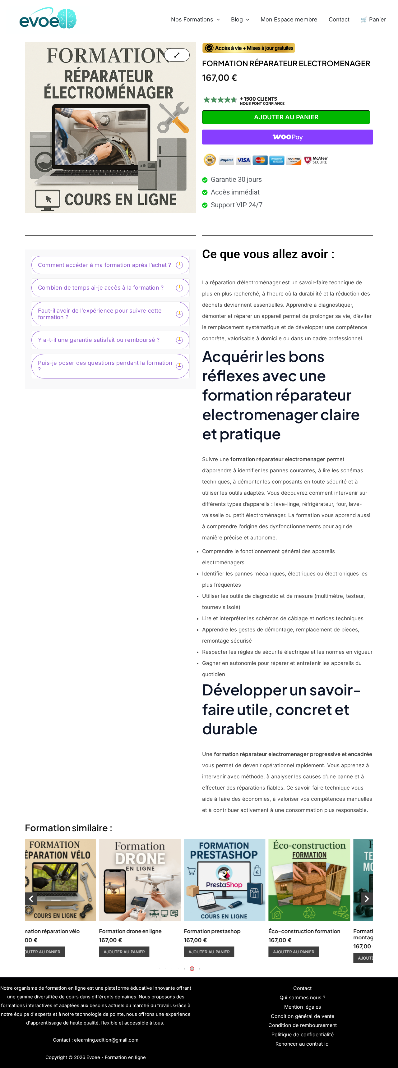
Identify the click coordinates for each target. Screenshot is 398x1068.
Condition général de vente (302, 1016)
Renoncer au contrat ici (302, 1044)
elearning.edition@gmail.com (106, 1040)
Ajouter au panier (286, 117)
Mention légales (302, 1007)
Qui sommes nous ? (302, 997)
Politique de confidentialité (302, 1034)
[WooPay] (287, 137)
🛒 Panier (373, 19)
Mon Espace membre (289, 19)
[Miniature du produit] (177, 55)
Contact (339, 19)
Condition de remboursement (302, 1025)
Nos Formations (192, 19)
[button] (216, 19)
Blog (237, 19)
